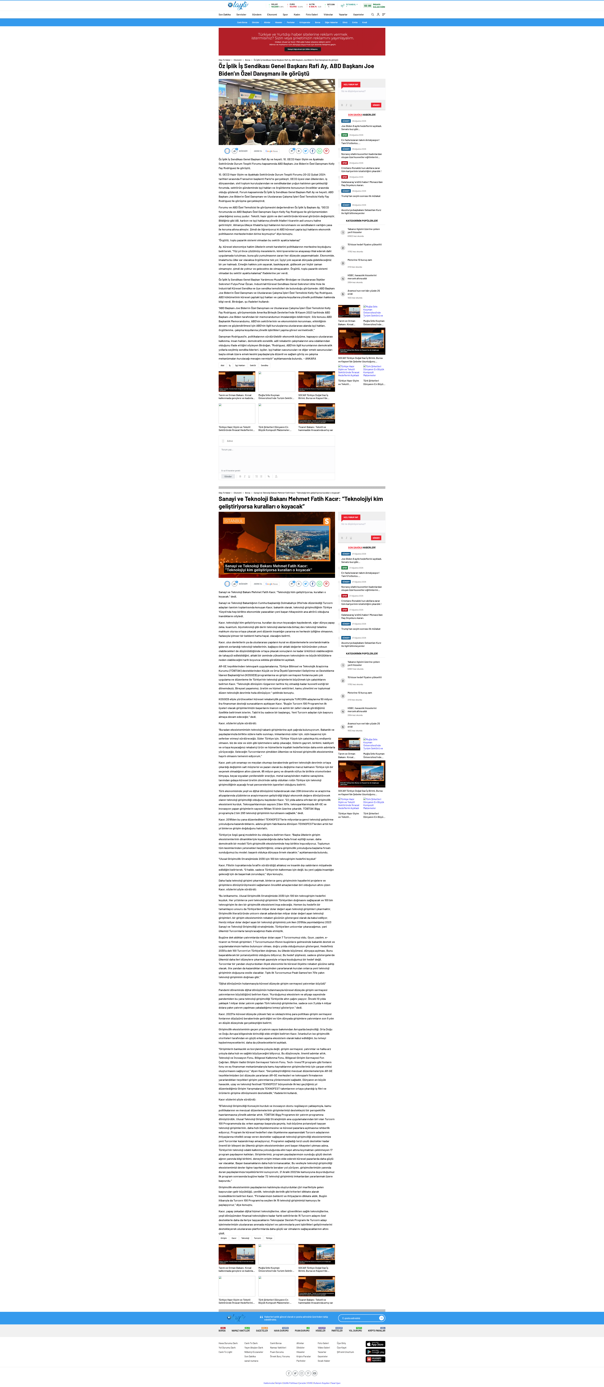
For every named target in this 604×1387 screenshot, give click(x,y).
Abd (222, 365)
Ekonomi (272, 14)
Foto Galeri (312, 14)
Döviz (345, 22)
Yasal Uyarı (336, 1383)
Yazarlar (343, 14)
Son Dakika (225, 14)
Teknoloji (245, 1238)
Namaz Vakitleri (241, 1329)
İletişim (278, 1383)
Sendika (264, 365)
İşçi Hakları (240, 365)
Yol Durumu (355, 1329)
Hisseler (278, 22)
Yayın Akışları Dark (253, 1347)
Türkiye (269, 1238)
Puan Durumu (302, 1329)
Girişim (224, 1238)
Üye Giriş (341, 1343)
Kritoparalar (304, 22)
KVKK (310, 1383)
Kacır (234, 1238)
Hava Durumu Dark (228, 1343)
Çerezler (302, 1383)
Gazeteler (358, 14)
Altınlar (267, 22)
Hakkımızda (269, 1383)
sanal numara (251, 1360)
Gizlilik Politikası (290, 1383)
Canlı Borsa (242, 22)
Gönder (228, 476)
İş (229, 365)
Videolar (328, 14)
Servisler (241, 14)
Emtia (355, 22)
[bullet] (261, 476)
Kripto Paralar (376, 1329)
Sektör (253, 365)
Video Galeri (324, 1347)
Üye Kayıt (342, 1347)
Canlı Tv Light (225, 1352)
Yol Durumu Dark (227, 1347)
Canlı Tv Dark (251, 1343)
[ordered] (256, 476)
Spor (285, 14)
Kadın (297, 14)
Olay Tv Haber (225, 60)
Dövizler (255, 22)
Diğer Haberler (331, 22)
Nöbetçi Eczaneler (253, 1352)
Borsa (317, 22)
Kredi (364, 22)
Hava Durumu (281, 1329)
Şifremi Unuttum (345, 1352)
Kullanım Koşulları (322, 1383)
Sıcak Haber (324, 1360)
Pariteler (291, 22)
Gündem (256, 14)
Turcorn (257, 1238)
